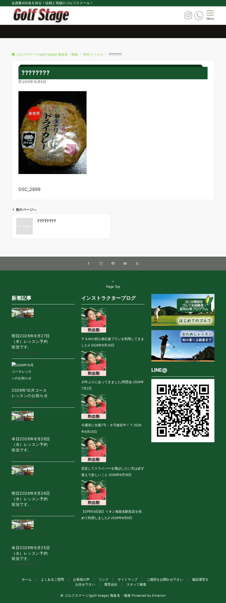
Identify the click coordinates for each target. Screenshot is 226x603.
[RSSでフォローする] (137, 264)
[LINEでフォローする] (113, 264)
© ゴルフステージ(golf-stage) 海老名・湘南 (95, 595)
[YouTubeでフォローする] (125, 264)
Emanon (159, 595)
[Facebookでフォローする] (88, 264)
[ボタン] (188, 17)
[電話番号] (198, 15)
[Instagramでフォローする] (101, 264)
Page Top (113, 287)
